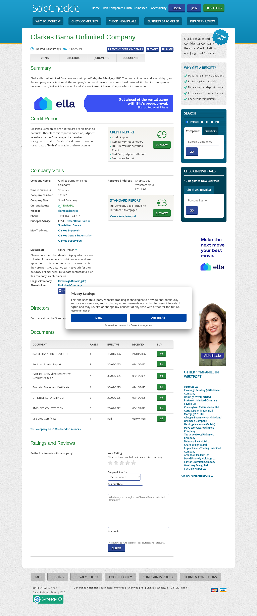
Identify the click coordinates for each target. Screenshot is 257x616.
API (142, 587)
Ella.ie (184, 587)
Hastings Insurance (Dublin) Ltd (201, 424)
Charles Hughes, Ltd (195, 444)
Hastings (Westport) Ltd (197, 397)
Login (176, 8)
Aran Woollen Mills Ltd (196, 455)
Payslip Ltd (190, 404)
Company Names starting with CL (197, 475)
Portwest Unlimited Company (200, 400)
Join (194, 8)
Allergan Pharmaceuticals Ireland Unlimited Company (202, 419)
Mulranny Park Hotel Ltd (197, 441)
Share (168, 49)
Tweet (154, 49)
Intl (217, 122)
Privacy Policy (86, 577)
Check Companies (84, 21)
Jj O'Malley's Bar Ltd (195, 468)
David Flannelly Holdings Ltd (200, 458)
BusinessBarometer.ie (112, 587)
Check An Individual (199, 190)
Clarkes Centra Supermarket (75, 235)
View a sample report (123, 216)
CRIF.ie (150, 587)
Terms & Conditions (200, 577)
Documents (131, 58)
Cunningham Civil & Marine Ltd (201, 407)
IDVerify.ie (132, 587)
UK (207, 122)
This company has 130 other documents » (56, 429)
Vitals (45, 58)
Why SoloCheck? (48, 21)
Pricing (57, 577)
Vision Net (92, 587)
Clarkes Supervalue (70, 240)
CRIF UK (174, 587)
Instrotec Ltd (191, 386)
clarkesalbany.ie (68, 210)
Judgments (102, 58)
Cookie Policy (120, 577)
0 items (216, 8)
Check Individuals (122, 21)
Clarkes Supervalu (69, 230)
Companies (193, 131)
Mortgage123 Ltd (194, 414)
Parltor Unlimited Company (199, 462)
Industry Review (202, 21)
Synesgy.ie (162, 587)
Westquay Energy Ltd (196, 465)
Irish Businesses (136, 8)
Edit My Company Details (127, 49)
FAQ (38, 577)
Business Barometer (163, 21)
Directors (73, 58)
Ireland (194, 122)
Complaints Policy (158, 577)
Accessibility (158, 8)
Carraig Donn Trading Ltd (198, 410)
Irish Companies (113, 8)
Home (96, 8)
